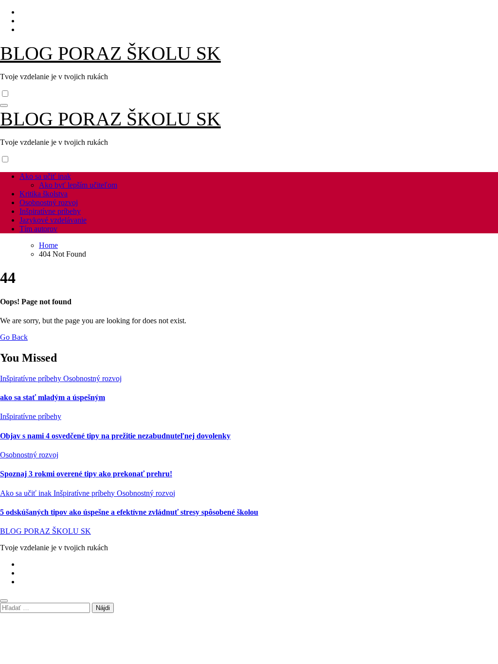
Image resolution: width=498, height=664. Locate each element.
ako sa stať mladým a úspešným (52, 397)
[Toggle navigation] (4, 105)
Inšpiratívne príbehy (50, 211)
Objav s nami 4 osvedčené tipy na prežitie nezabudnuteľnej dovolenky (115, 436)
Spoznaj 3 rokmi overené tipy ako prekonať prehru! (86, 474)
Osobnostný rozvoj (48, 202)
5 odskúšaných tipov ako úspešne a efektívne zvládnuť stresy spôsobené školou (129, 512)
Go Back (14, 337)
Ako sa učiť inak (45, 176)
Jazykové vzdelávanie (53, 220)
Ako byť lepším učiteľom (78, 185)
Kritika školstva (43, 194)
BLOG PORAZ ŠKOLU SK (110, 53)
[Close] (4, 600)
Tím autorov (38, 229)
